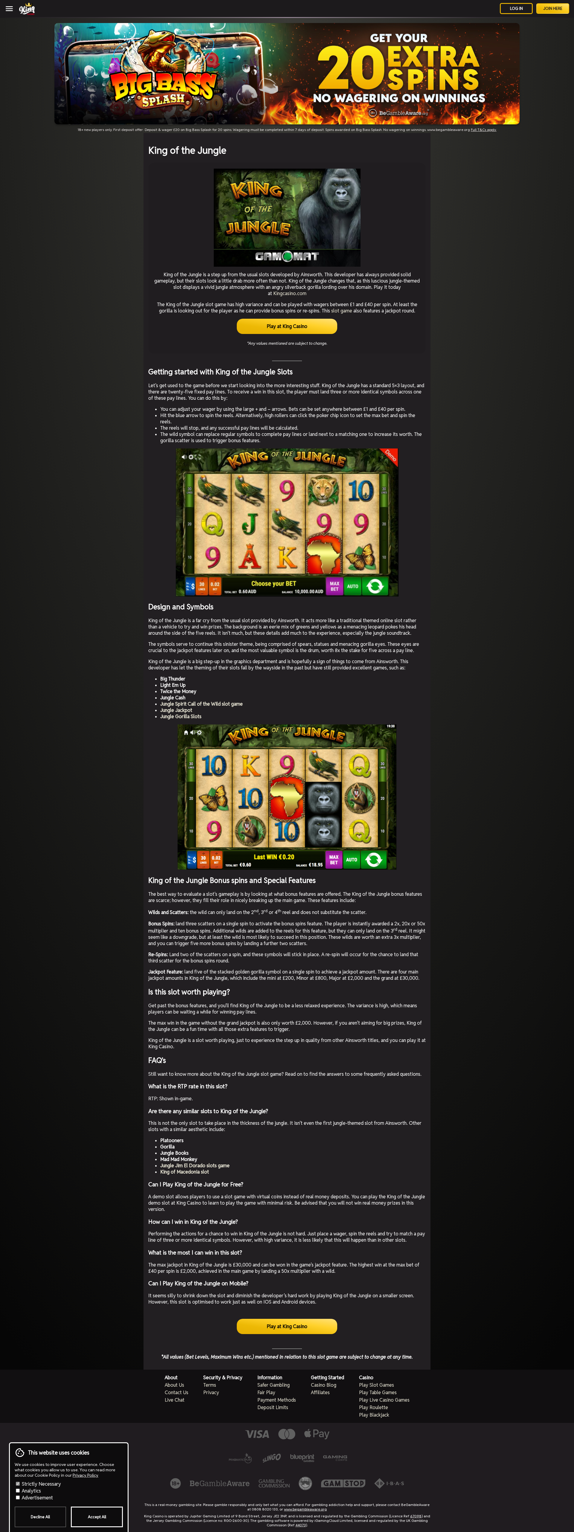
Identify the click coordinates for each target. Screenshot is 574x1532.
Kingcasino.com (289, 293)
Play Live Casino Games (384, 1400)
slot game (341, 311)
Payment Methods (276, 1400)
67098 (416, 1516)
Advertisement (37, 1498)
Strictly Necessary (41, 1484)
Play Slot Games (376, 1385)
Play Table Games (378, 1392)
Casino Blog (323, 1385)
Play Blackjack (374, 1415)
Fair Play (266, 1392)
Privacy (211, 1392)
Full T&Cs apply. (484, 129)
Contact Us (176, 1392)
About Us (174, 1385)
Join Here (552, 8)
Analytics (31, 1491)
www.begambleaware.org (305, 1509)
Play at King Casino (287, 326)
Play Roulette (373, 1407)
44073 (300, 1525)
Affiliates (320, 1392)
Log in (516, 8)
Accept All (97, 1516)
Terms (209, 1385)
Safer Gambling (273, 1385)
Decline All (40, 1516)
